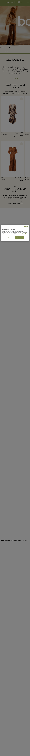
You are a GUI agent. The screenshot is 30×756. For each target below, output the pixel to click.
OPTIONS (9, 237)
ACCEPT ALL (19, 237)
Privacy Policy (24, 233)
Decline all (26, 226)
